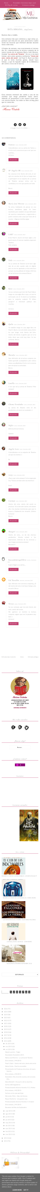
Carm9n (11, 501)
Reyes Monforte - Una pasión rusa (16, 1099)
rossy (10, 475)
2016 (5, 1038)
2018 (5, 1032)
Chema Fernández (15, 404)
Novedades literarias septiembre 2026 (19, 963)
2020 (5, 1026)
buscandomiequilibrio (17, 560)
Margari (11, 532)
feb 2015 (9, 1131)
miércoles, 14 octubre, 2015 (26, 580)
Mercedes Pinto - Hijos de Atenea (16, 1096)
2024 (5, 1014)
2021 (5, 1023)
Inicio (6, 3)
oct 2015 (9, 1049)
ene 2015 (9, 1134)
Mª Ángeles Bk (14, 170)
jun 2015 (8, 1119)
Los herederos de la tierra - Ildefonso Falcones (19, 919)
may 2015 (9, 1122)
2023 (5, 1017)
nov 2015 (9, 1046)
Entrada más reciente (9, 657)
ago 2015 (9, 1114)
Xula (10, 260)
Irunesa (11, 145)
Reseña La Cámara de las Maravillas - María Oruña (19, 898)
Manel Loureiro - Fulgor (12, 1052)
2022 (5, 1020)
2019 (5, 1029)
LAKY (10, 234)
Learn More (17, 1190)
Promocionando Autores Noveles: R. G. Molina (20, 1087)
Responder (13, 159)
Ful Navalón (13, 580)
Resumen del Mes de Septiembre (16, 1107)
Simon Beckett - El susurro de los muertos (18, 1082)
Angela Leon (13, 449)
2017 (5, 1035)
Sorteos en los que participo (14, 1093)
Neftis (10, 425)
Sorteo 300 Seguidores (12, 1085)
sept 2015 (9, 1111)
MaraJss (11, 355)
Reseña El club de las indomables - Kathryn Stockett (19, 876)
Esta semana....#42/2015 (13, 1090)
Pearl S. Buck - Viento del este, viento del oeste (20, 1063)
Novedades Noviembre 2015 (14, 1055)
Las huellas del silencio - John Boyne (19, 941)
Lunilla (11, 383)
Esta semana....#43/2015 (13, 1074)
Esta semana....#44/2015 (13, 1060)
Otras (25, 128)
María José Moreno (16, 204)
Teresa (11, 604)
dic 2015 (8, 1043)
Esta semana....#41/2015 (13, 1104)
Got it (26, 1190)
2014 (5, 1138)
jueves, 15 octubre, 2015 (20, 604)
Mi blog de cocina (11, 5)
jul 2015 (8, 1117)
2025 (5, 1011)
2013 (5, 1141)
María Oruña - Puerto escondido (15, 1066)
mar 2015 (9, 1128)
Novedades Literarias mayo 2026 (24, 3)
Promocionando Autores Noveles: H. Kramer (19, 1102)
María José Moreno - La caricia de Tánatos (19, 1058)
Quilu (10, 324)
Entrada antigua (33, 657)
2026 (5, 1009)
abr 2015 (9, 1125)
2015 (5, 1041)
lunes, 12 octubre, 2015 (21, 144)
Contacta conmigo (28, 5)
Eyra (10, 289)
